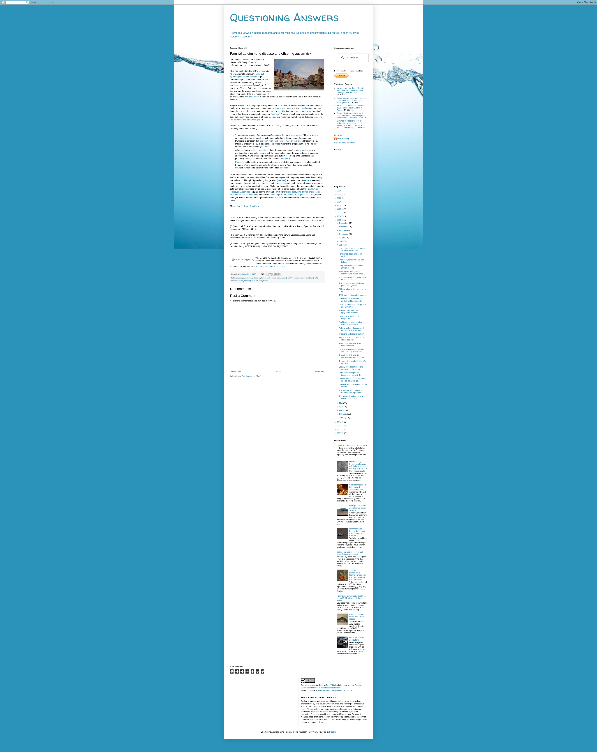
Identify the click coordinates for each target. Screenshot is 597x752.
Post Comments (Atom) (251, 376)
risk (260, 281)
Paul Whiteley (343, 139)
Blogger (332, 732)
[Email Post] (262, 274)
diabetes (257, 278)
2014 (339, 422)
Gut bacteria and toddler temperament (349, 317)
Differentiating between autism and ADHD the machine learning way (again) (358, 465)
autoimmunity (248, 278)
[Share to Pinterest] (278, 274)
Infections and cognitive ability (351, 334)
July (341, 241)
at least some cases (282, 108)
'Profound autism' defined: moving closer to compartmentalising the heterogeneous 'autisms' (351, 115)
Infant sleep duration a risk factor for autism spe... (352, 278)
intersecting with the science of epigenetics (287, 194)
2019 (339, 205)
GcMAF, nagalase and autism (356, 639)
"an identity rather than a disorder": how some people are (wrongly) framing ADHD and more (351, 90)
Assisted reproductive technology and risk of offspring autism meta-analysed (357, 575)
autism (239, 278)
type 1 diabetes (260, 150)
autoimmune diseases (240, 85)
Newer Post (236, 372)
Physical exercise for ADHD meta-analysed (350, 344)
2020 (339, 202)
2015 (339, 220)
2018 (339, 209)
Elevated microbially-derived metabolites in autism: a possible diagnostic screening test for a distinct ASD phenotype (350, 124)
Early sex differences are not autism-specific (351, 267)
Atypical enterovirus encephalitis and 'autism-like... (352, 306)
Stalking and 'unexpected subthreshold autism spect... (352, 273)
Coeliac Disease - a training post (357, 486)
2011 (339, 433)
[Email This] (267, 274)
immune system (252, 97)
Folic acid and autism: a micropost (352, 445)
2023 (339, 198)
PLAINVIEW (313, 732)
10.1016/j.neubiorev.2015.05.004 (270, 266)
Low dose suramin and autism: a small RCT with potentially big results (351, 598)
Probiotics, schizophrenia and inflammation (351, 261)
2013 (339, 426)
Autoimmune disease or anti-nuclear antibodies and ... (351, 300)
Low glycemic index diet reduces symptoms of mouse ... (352, 249)
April (341, 407)
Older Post (319, 372)
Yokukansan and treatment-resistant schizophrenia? (350, 391)
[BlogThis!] (270, 274)
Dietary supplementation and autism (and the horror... (351, 368)
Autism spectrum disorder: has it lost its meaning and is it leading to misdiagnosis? (352, 100)
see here (305, 108)
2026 (339, 191)
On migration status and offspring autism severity (357, 508)
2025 (339, 194)
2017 (339, 213)
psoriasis (255, 281)
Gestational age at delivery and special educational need (350, 553)
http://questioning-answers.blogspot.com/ (335, 690)
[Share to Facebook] (276, 274)
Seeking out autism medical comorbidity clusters (350, 323)
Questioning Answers (284, 17)
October (342, 230)
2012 (339, 429)
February (343, 414)
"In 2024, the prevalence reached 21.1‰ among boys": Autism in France (351, 108)
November (344, 227)
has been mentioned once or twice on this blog (280, 141)
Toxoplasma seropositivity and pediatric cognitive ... (351, 284)
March (342, 410)
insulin (305, 150)
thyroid (265, 281)
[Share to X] (273, 274)
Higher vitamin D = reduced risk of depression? (352, 338)
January (343, 418)
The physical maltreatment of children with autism (351, 397)
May (341, 403)
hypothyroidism (295, 135)
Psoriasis (239, 162)
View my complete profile (344, 143)
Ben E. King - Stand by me (249, 206)
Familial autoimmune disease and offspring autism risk (351, 350)
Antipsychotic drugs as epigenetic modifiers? (349, 311)
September (344, 234)
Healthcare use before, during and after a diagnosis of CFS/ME (357, 532)
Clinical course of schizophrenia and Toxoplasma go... (352, 380)
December (344, 223)
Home (278, 372)
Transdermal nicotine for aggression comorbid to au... (352, 356)
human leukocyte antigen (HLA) (306, 278)
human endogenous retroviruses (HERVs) (277, 278)
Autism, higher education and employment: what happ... (351, 329)
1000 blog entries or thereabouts (352, 295)
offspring (247, 281)
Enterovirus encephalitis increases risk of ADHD (350, 374)
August (342, 238)
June (341, 245)
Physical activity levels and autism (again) (356, 617)
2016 (339, 216)
